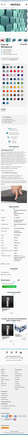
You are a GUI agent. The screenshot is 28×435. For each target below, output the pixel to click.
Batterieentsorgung (5, 379)
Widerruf (17, 389)
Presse (2, 377)
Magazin (3, 371)
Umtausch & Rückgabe (20, 387)
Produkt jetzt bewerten (10, 286)
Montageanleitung (5, 272)
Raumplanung (4, 393)
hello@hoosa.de (6, 408)
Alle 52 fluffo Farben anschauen (9, 172)
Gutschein (17, 377)
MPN (2, 263)
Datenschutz (3, 383)
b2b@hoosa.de (13, 59)
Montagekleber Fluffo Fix (6, 309)
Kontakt (16, 371)
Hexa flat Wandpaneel (18, 335)
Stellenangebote (4, 375)
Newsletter (17, 379)
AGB (2, 381)
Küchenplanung (4, 395)
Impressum (3, 385)
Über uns (3, 373)
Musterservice (18, 373)
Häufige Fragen (18, 375)
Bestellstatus (17, 385)
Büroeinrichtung (4, 399)
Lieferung (17, 383)
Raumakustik (4, 397)
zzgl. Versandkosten (6, 117)
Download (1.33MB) (6, 274)
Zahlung (17, 381)
